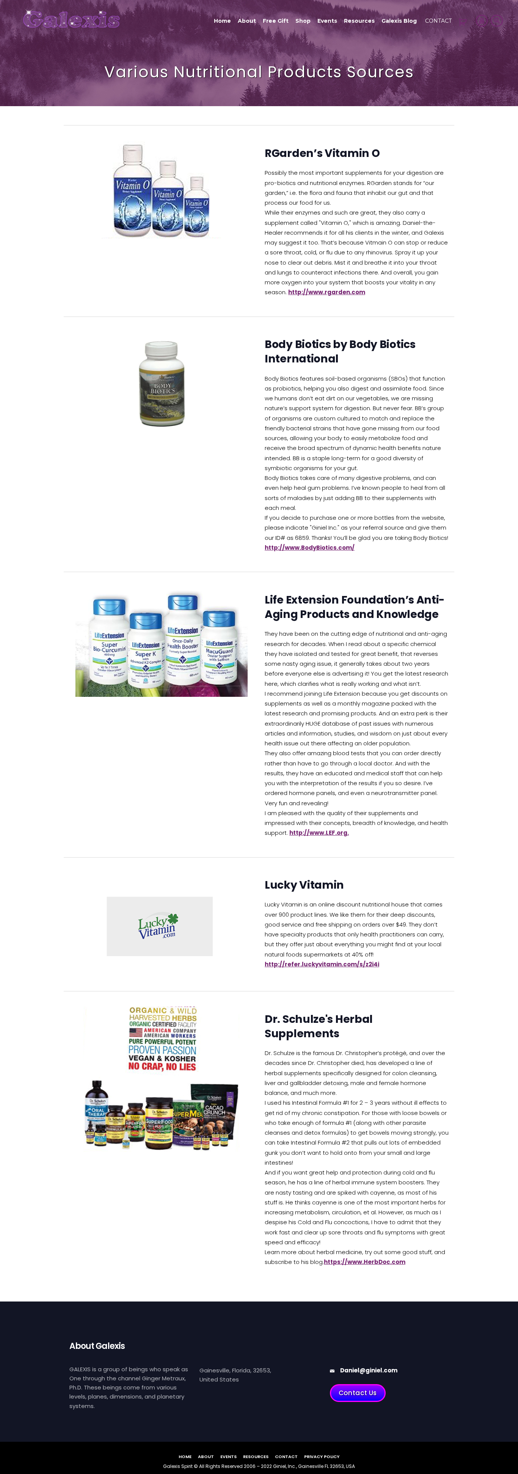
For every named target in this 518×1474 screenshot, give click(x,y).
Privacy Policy (321, 1457)
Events (327, 20)
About (247, 20)
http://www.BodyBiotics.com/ (310, 548)
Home (222, 20)
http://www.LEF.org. (319, 833)
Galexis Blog (399, 20)
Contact (438, 20)
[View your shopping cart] (464, 22)
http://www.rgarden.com (326, 292)
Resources (359, 20)
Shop (303, 20)
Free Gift (276, 20)
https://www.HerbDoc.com (364, 1262)
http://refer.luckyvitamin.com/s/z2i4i (322, 964)
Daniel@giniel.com (368, 1370)
